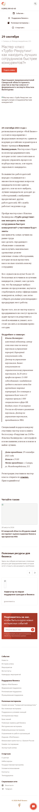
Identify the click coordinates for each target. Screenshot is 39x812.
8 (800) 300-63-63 (9, 9)
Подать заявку (9, 70)
